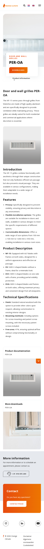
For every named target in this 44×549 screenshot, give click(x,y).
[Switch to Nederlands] (28, 5)
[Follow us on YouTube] (38, 523)
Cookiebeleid (28, 545)
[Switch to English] (33, 5)
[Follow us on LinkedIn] (22, 523)
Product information (21, 78)
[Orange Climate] (10, 6)
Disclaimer (27, 536)
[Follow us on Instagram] (6, 523)
